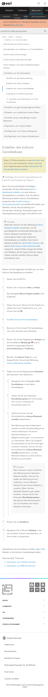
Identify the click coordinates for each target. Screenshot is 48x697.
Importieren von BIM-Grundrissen (19, 94)
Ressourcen (36, 10)
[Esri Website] (7, 4)
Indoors (19, 37)
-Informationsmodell (24, 246)
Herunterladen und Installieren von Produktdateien (23, 49)
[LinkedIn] (43, 585)
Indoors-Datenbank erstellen (19, 363)
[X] (37, 585)
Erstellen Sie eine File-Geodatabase (22, 319)
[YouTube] (43, 590)
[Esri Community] (32, 590)
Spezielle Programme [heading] (11, 624)
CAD (42, 549)
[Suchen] (38, 3)
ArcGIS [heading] (5, 600)
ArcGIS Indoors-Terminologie (15, 55)
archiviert (36, 160)
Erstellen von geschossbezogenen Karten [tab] (23, 107)
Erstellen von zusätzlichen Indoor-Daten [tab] (22, 112)
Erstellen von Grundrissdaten (16, 40)
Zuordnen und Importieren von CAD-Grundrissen (22, 100)
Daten (10, 37)
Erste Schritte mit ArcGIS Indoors (16, 44)
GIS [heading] (3, 612)
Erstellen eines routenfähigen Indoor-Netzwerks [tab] (20, 119)
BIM (32, 549)
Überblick (9, 10)
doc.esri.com (17, 25)
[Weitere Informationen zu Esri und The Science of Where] (7, 590)
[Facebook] (32, 585)
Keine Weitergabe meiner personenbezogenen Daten (25, 686)
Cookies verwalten (11, 679)
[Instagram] (37, 590)
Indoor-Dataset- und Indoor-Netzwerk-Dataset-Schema (21, 66)
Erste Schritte (17, 16)
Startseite (6, 17)
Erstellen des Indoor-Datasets (17, 83)
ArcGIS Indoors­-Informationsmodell (17, 60)
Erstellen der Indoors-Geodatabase (20, 89)
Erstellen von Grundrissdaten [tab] (17, 73)
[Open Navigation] (45, 3)
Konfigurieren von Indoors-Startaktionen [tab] (22, 136)
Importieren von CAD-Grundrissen (21, 562)
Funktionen (22, 10)
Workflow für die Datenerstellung (19, 78)
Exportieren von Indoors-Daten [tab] (18, 126)
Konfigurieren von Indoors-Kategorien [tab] (21, 131)
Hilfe (26, 17)
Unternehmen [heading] (8, 618)
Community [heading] (7, 606)
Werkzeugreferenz (39, 17)
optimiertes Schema (30, 243)
